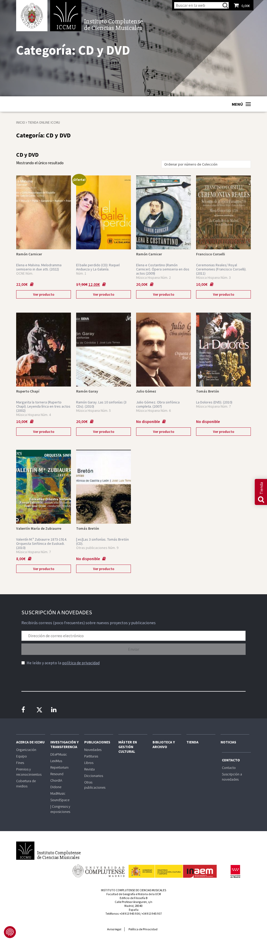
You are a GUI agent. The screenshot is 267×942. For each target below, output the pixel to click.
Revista (89, 769)
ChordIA (56, 780)
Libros (88, 762)
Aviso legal (114, 929)
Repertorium (59, 767)
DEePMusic (58, 754)
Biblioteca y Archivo (164, 744)
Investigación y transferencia (64, 744)
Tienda (192, 742)
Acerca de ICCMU (30, 742)
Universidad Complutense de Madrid (31, 15)
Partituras (91, 756)
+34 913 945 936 (130, 913)
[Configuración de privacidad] (10, 932)
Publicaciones (97, 742)
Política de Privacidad (143, 929)
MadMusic (57, 793)
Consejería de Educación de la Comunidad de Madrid (235, 871)
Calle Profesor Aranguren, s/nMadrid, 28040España (133, 906)
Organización (26, 749)
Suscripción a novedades (232, 777)
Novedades (92, 749)
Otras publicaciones (94, 785)
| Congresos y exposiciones (60, 809)
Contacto (231, 760)
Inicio (20, 122)
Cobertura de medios (26, 783)
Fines (20, 762)
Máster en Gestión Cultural (127, 747)
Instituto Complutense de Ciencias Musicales (65, 15)
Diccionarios (93, 775)
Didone (55, 787)
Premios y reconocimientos (28, 772)
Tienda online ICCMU (44, 122)
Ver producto (43, 294)
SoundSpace (59, 800)
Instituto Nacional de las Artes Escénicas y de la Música (172, 869)
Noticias (228, 742)
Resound (56, 774)
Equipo (21, 756)
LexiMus (56, 760)
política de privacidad (81, 662)
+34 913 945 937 (152, 913)
